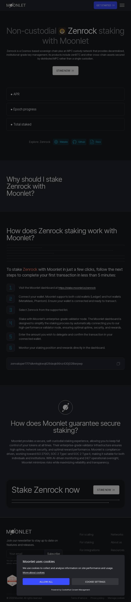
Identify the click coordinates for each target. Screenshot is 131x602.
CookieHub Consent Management (76, 589)
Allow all (46, 581)
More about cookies (34, 572)
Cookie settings (95, 581)
